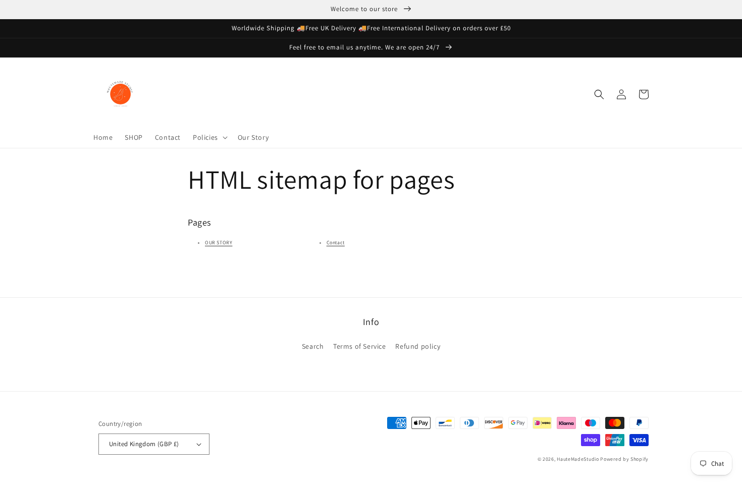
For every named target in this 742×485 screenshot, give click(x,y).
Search (313, 346)
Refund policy (417, 346)
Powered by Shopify (624, 459)
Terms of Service (359, 346)
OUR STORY (218, 242)
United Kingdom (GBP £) (144, 444)
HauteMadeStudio (578, 459)
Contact (336, 242)
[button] (209, 137)
